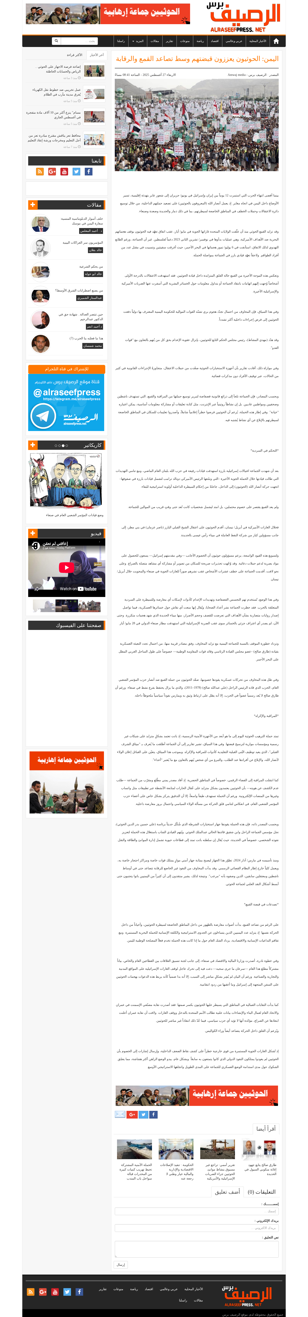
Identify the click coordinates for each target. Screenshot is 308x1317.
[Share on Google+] (132, 1115)
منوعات (185, 41)
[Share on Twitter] (143, 1115)
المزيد (139, 41)
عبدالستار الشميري (89, 298)
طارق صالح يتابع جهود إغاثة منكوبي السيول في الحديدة (260, 1169)
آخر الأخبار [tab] (97, 55)
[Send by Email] (120, 1114)
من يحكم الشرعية (91, 266)
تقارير (169, 41)
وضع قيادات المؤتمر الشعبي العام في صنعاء (74, 515)
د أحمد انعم (94, 326)
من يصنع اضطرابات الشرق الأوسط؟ (79, 290)
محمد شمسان (92, 345)
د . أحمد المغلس (91, 231)
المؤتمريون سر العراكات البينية (83, 242)
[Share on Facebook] (153, 1115)
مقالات (155, 41)
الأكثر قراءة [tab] (74, 55)
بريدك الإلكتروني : (267, 1220)
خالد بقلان (95, 250)
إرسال (121, 1264)
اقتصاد (215, 41)
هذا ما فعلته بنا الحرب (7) (86, 338)
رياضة (200, 41)
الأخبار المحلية (257, 41)
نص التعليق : (270, 1237)
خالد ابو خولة (93, 274)
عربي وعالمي (234, 41)
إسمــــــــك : (270, 1204)
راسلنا (121, 41)
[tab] (266, 1129)
